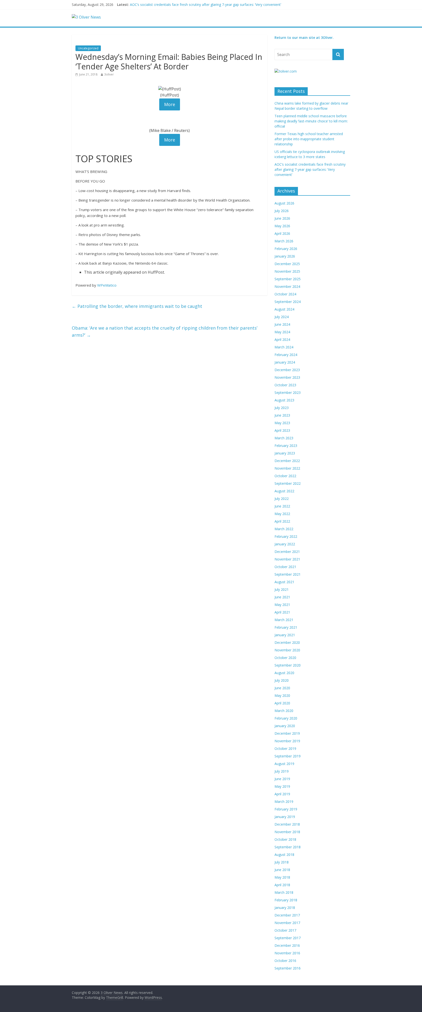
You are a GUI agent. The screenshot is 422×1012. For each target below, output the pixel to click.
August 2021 (284, 582)
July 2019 (281, 771)
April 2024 (282, 339)
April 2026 (282, 233)
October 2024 (285, 294)
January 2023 (284, 453)
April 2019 (282, 794)
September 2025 (287, 279)
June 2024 (282, 324)
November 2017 (287, 922)
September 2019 (287, 756)
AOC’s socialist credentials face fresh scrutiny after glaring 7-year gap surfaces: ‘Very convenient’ (310, 169)
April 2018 (282, 885)
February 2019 (285, 809)
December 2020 (287, 642)
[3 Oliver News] (86, 17)
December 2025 (287, 263)
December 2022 (287, 460)
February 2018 (285, 900)
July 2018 (281, 862)
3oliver (109, 74)
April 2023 (282, 430)
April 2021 (282, 612)
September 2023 (287, 392)
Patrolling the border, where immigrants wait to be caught (137, 306)
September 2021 (287, 574)
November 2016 (287, 953)
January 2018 (284, 907)
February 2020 (285, 718)
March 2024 (283, 347)
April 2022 (282, 521)
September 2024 (287, 301)
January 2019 (284, 816)
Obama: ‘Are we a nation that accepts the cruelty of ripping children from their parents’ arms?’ (164, 331)
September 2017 (287, 938)
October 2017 (285, 930)
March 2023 (283, 438)
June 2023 (282, 415)
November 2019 (287, 741)
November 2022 (287, 468)
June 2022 (282, 506)
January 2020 (284, 725)
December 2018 (287, 824)
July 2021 (281, 589)
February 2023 (285, 445)
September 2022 (287, 483)
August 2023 (284, 400)
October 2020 (285, 657)
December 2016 (287, 945)
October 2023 (285, 385)
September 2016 (287, 968)
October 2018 (285, 839)
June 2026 (282, 218)
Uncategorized (88, 48)
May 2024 (282, 332)
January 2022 (284, 544)
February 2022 (285, 536)
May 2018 (282, 877)
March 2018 (283, 892)
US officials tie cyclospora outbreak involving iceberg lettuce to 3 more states (191, 4)
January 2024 (284, 362)
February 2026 (285, 248)
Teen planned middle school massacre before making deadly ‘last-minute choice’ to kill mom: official (311, 121)
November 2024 (287, 286)
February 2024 (285, 354)
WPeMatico (106, 285)
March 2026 (283, 241)
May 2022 (282, 513)
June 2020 (282, 688)
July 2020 (281, 680)
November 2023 (287, 377)
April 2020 (282, 703)
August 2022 (284, 491)
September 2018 (287, 847)
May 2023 (282, 422)
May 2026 (282, 226)
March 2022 (283, 529)
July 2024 (281, 316)
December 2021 (287, 551)
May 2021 (282, 604)
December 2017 (287, 915)
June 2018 (282, 869)
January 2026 (284, 256)
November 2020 (287, 650)
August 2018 (284, 854)
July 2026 (281, 210)
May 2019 (282, 786)
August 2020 (284, 672)
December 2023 (287, 369)
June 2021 (282, 597)
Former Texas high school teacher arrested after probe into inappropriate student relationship (308, 138)
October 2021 (285, 566)
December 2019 (287, 733)
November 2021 (287, 559)
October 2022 (285, 476)
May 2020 (282, 695)
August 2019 (284, 763)
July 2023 (281, 407)
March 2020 (283, 710)
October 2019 (285, 748)
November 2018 (287, 831)
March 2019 (283, 801)
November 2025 (287, 271)
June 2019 (282, 778)
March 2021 (283, 619)
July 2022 (281, 498)
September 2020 (287, 665)
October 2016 (285, 960)
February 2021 (285, 627)
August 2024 (284, 309)
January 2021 (284, 635)
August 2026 (284, 203)
